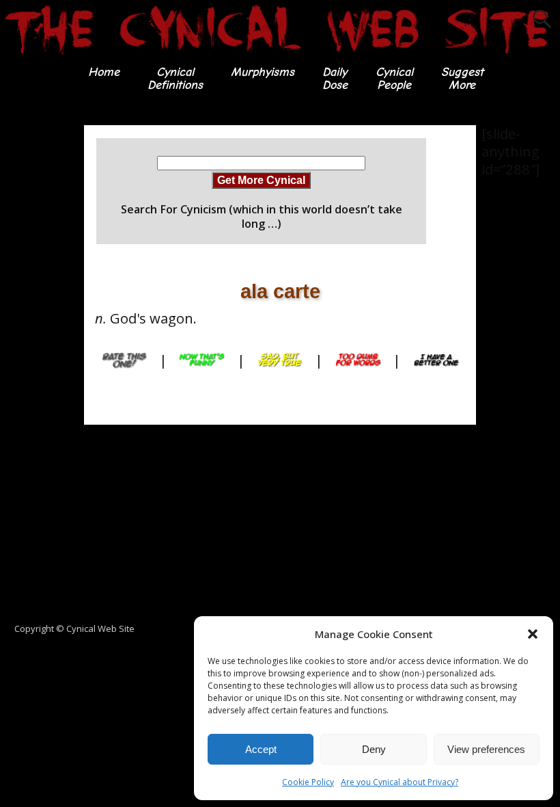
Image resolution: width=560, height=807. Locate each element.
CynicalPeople (394, 78)
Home (104, 72)
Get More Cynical (261, 180)
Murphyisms (262, 72)
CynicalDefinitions (175, 78)
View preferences (486, 749)
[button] (533, 634)
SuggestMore (462, 78)
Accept (261, 749)
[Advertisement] (54, 330)
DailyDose (335, 78)
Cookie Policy (308, 782)
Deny (374, 749)
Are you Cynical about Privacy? (399, 782)
